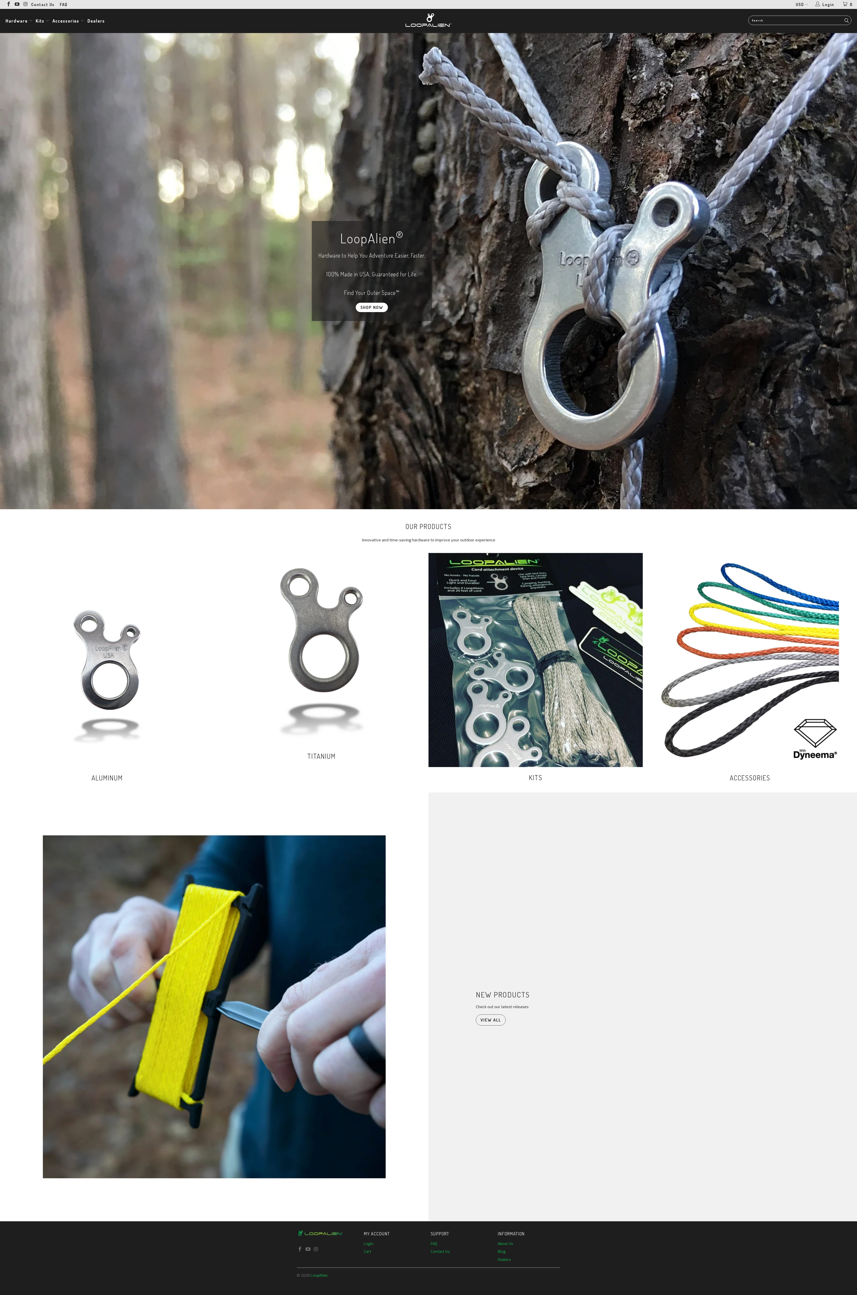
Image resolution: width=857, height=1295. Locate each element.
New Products (503, 994)
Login (368, 1243)
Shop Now (428, 271)
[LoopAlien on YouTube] (16, 4)
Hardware (17, 21)
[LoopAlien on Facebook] (8, 4)
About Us (505, 1243)
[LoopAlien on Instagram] (25, 4)
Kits (41, 21)
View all (491, 1020)
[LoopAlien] (428, 20)
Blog (501, 1251)
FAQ (63, 4)
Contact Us (42, 4)
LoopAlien (319, 1275)
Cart (367, 1251)
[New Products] (214, 1006)
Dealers (96, 21)
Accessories (66, 21)
